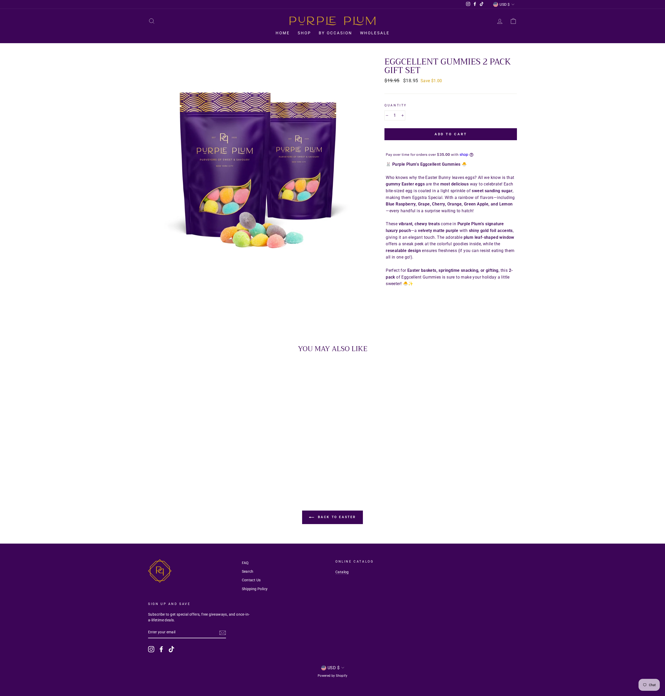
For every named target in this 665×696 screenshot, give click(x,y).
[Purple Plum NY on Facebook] (161, 649)
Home (283, 33)
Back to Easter (336, 517)
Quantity (395, 105)
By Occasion (335, 33)
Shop (304, 33)
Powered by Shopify (332, 676)
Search (248, 571)
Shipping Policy (255, 589)
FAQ (245, 563)
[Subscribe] (222, 632)
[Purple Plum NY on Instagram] (151, 649)
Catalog (342, 572)
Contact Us (251, 580)
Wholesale (375, 33)
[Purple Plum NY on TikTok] (171, 649)
